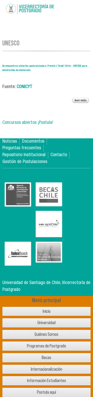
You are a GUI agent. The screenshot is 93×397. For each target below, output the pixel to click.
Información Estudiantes (46, 380)
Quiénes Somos (46, 334)
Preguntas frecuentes (21, 148)
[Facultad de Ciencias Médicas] (49, 259)
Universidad (46, 322)
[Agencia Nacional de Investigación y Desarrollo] (18, 203)
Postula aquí (46, 392)
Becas (46, 357)
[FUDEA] (18, 262)
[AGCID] (49, 233)
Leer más (82, 101)
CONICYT (25, 87)
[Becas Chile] (49, 202)
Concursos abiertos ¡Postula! (27, 123)
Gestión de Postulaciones (24, 162)
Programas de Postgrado (46, 345)
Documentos (33, 141)
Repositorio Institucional (24, 155)
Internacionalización (46, 369)
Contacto (59, 155)
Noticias (9, 141)
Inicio (47, 311)
